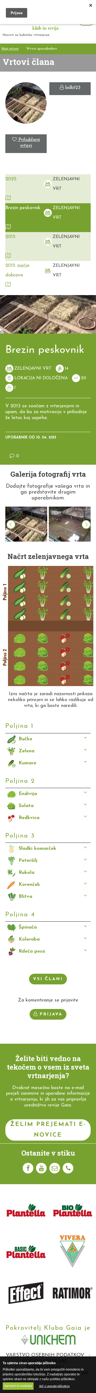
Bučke (25, 739)
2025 (11, 179)
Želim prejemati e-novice (48, 1129)
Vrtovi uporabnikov (41, 48)
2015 (10, 236)
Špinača (28, 927)
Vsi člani (48, 979)
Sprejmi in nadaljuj (18, 1386)
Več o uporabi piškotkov (54, 1386)
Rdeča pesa (32, 951)
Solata (26, 806)
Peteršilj (28, 860)
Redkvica (29, 818)
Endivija (28, 794)
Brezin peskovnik (23, 208)
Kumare (27, 763)
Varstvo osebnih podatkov (45, 1355)
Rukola (26, 872)
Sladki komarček (37, 848)
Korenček (29, 884)
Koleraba (29, 939)
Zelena (26, 751)
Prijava (50, 1014)
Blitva (25, 896)
